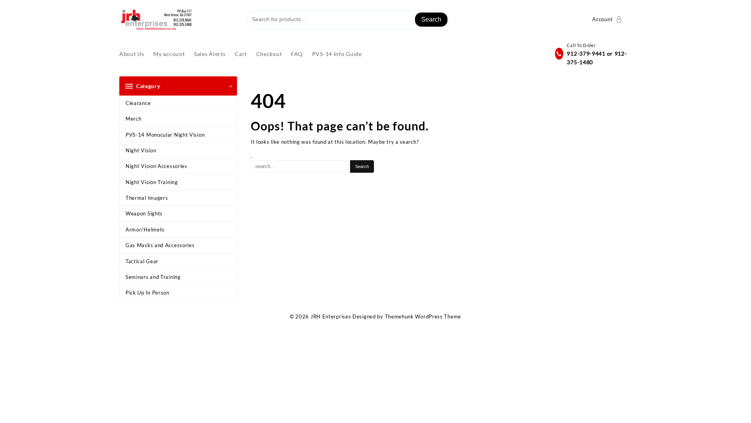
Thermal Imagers (147, 198)
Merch (134, 119)
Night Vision (141, 150)
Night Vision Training (152, 182)
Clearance (138, 103)
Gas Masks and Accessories (160, 245)
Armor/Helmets (145, 229)
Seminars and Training (153, 277)
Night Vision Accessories (156, 166)
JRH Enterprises (331, 316)
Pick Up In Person (147, 292)
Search (431, 19)
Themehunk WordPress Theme (423, 316)
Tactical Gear (142, 261)
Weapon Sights (144, 213)
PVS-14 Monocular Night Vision (165, 135)
